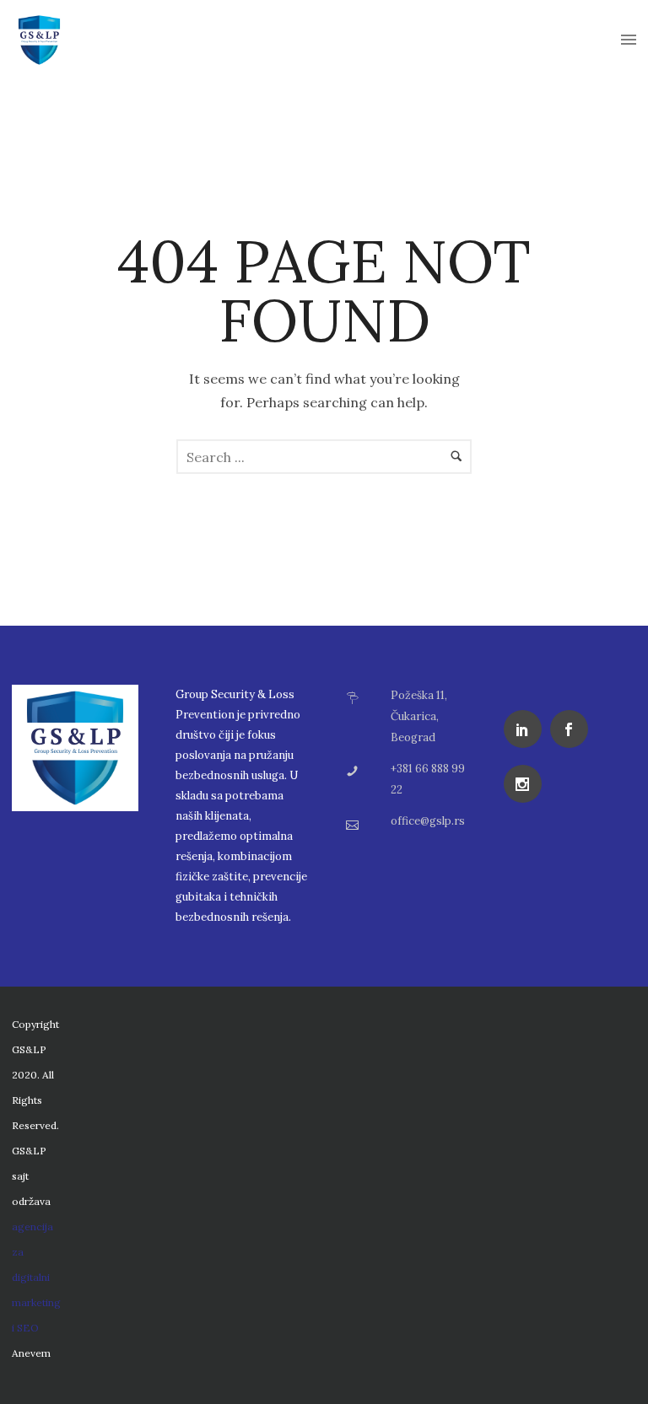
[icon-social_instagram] (527, 784)
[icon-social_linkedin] (527, 729)
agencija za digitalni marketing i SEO (36, 1277)
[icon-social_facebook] (573, 729)
